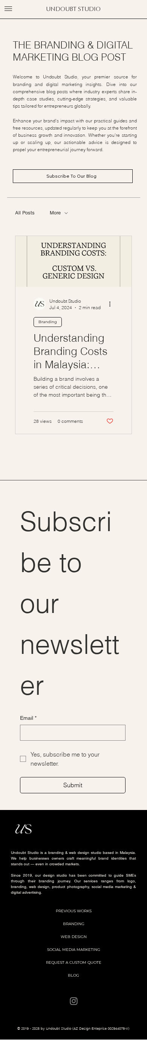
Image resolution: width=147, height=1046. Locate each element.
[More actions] (112, 303)
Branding (47, 321)
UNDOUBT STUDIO (73, 9)
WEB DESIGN (74, 936)
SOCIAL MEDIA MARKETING (73, 949)
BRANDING (73, 923)
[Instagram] (74, 1001)
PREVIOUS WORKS (74, 910)
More (55, 213)
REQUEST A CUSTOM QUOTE (73, 962)
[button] (8, 8)
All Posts (25, 213)
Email (28, 718)
